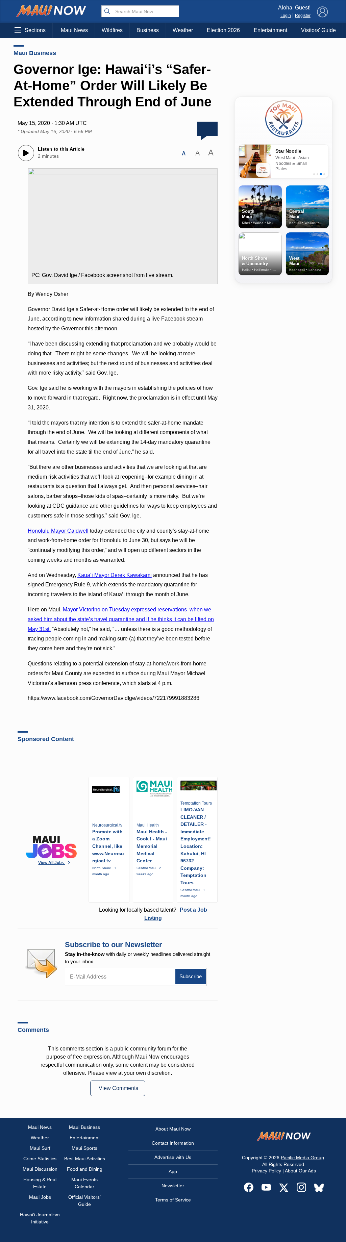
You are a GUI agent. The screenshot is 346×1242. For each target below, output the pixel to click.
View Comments (118, 1088)
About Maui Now (173, 1129)
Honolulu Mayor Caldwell (58, 531)
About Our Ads (300, 1170)
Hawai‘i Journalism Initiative (40, 1218)
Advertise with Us (172, 1157)
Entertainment (270, 30)
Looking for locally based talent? (153, 914)
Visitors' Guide (318, 30)
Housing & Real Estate (39, 1183)
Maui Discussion (40, 1169)
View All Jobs (51, 862)
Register (303, 15)
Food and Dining (84, 1169)
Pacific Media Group (302, 1157)
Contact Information (173, 1143)
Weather (183, 30)
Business (148, 30)
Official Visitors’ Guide (84, 1200)
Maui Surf (40, 1148)
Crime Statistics (39, 1158)
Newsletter (173, 1185)
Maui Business (35, 53)
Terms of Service (173, 1199)
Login (285, 15)
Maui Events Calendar (84, 1183)
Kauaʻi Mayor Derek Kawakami (114, 575)
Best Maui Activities (84, 1158)
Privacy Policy (266, 1170)
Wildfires (112, 30)
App (173, 1171)
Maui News (74, 30)
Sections (35, 30)
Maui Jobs (40, 1197)
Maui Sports (84, 1148)
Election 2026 (223, 30)
